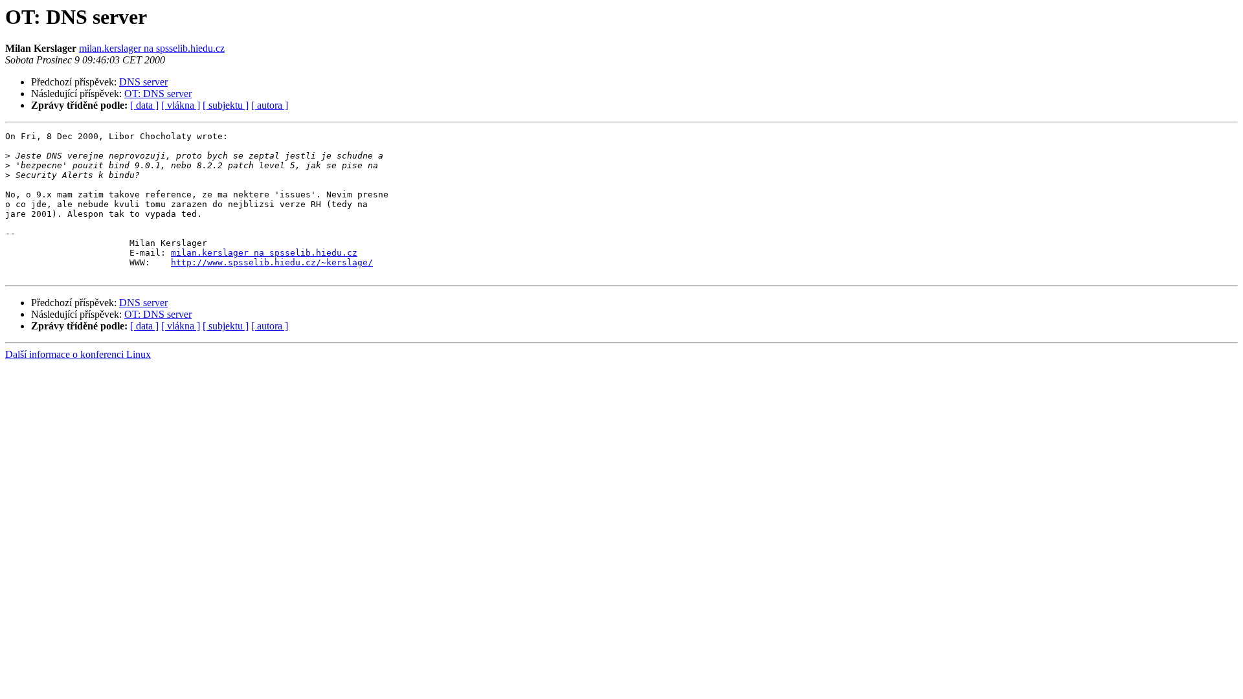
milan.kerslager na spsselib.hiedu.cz (152, 48)
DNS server (143, 81)
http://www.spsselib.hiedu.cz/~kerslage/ (272, 262)
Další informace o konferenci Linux (78, 354)
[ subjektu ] (226, 105)
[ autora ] (269, 105)
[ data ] (144, 105)
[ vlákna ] (180, 105)
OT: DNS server (158, 93)
